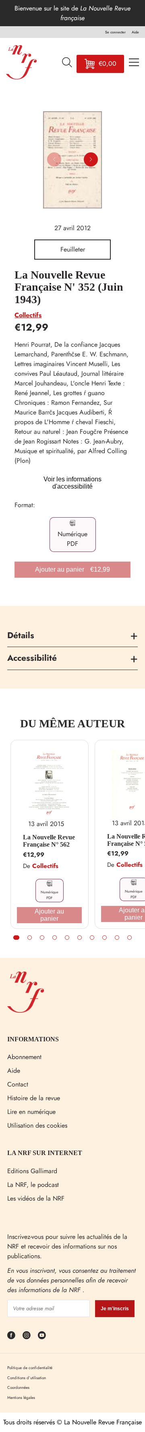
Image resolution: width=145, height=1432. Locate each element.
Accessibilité (32, 658)
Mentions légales (21, 1398)
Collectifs (27, 315)
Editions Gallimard (32, 1171)
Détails (20, 635)
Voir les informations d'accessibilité (73, 483)
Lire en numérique (31, 1111)
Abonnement (24, 1057)
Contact (17, 1084)
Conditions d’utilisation (26, 1378)
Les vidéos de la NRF (35, 1198)
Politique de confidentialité (29, 1368)
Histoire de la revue (33, 1098)
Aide (13, 1070)
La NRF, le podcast (33, 1184)
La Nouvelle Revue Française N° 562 (49, 841)
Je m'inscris (115, 1308)
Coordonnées (18, 1387)
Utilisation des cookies (37, 1125)
